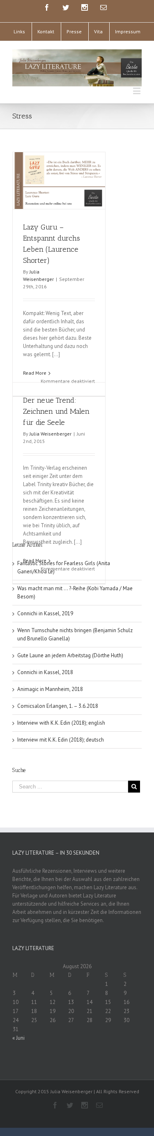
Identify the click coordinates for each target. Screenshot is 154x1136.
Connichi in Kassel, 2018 (45, 672)
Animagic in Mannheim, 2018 (50, 689)
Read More (34, 373)
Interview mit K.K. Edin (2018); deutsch (60, 739)
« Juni (18, 1037)
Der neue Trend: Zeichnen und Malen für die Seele (56, 411)
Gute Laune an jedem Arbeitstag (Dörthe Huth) (70, 655)
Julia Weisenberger (50, 434)
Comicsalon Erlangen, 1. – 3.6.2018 (57, 705)
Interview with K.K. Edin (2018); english (61, 722)
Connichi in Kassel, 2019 (45, 613)
